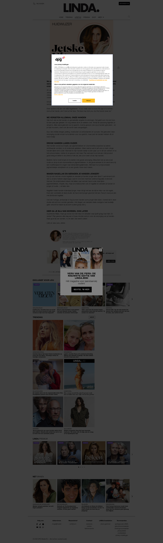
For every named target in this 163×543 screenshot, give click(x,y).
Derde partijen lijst (58, 94)
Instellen (75, 100)
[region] (82, 80)
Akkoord (88, 100)
